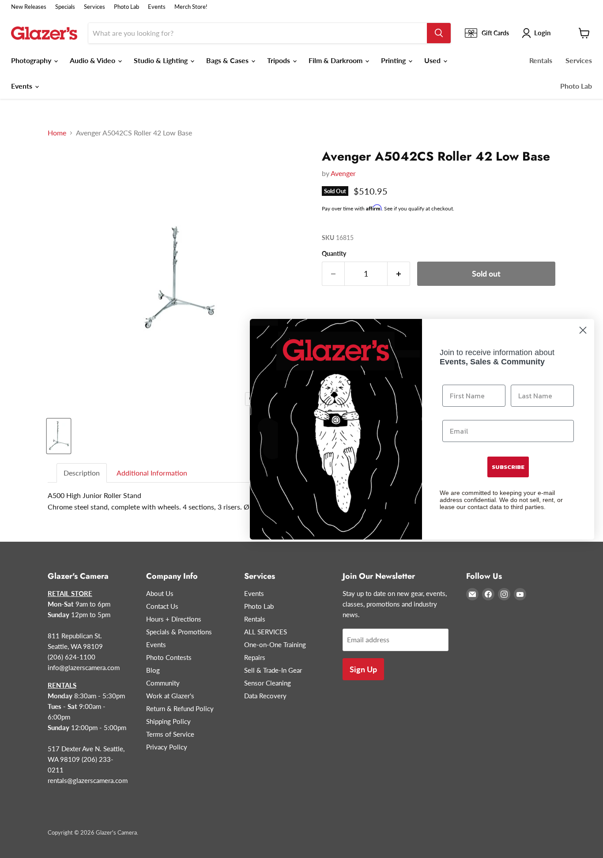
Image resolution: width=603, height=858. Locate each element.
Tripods (279, 60)
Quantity (334, 253)
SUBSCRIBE (508, 467)
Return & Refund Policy (180, 708)
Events (157, 7)
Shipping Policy (168, 721)
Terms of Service (170, 734)
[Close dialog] (583, 330)
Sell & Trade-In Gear (273, 670)
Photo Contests (169, 657)
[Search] (439, 33)
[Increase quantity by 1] (399, 274)
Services (94, 7)
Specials (65, 7)
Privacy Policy (166, 747)
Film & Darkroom (336, 60)
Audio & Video (93, 60)
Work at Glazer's (170, 696)
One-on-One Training (275, 644)
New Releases (28, 7)
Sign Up (363, 669)
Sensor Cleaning (267, 683)
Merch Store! (190, 7)
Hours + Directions (173, 619)
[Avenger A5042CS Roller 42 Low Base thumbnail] (59, 436)
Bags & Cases (228, 60)
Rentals (540, 60)
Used (433, 60)
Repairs (254, 657)
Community (163, 683)
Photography (32, 60)
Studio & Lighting (161, 60)
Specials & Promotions (179, 632)
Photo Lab (126, 7)
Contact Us (162, 606)
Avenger (343, 173)
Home (57, 133)
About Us (159, 593)
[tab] (82, 473)
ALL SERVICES (265, 632)
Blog (153, 670)
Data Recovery (265, 696)
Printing (394, 60)
